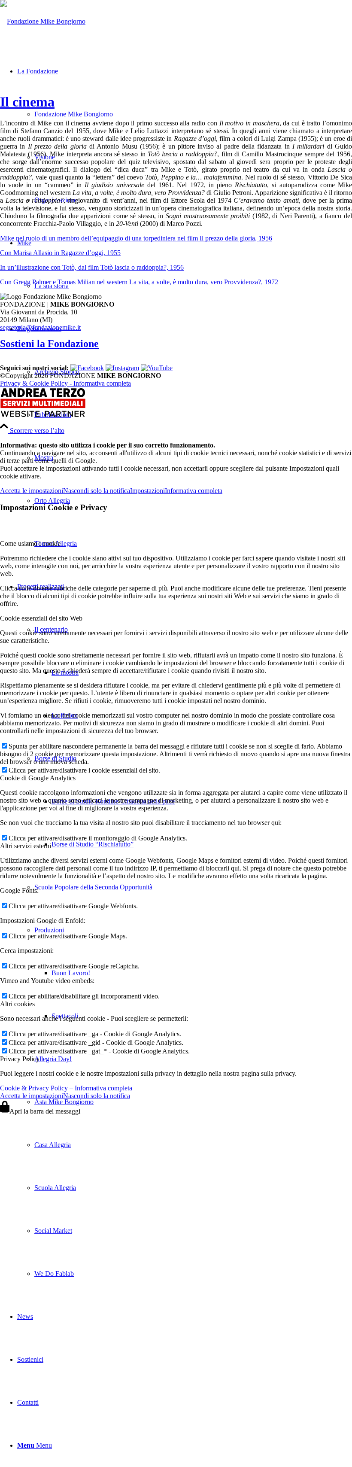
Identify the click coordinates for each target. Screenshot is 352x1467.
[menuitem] (184, 436)
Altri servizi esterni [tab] (25, 845)
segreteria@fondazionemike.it (40, 327)
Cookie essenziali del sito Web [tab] (41, 618)
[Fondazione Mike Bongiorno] (42, 21)
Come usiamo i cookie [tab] (30, 543)
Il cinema (27, 102)
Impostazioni (147, 490)
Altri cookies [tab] (17, 1003)
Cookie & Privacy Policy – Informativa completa (66, 1088)
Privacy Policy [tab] (19, 1058)
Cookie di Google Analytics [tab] (38, 778)
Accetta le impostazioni (31, 490)
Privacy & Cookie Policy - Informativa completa (65, 383)
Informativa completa (193, 490)
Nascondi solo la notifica (96, 490)
